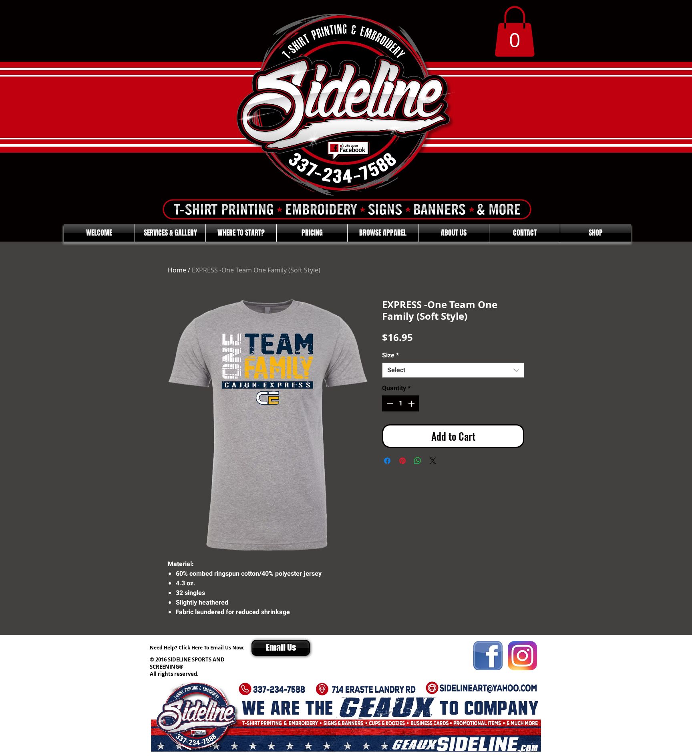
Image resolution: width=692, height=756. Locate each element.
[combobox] (453, 370)
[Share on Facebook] (387, 461)
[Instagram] (522, 655)
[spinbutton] (400, 403)
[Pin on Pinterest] (402, 461)
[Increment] (412, 403)
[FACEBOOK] (488, 655)
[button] (514, 31)
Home (177, 270)
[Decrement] (388, 403)
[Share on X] (433, 461)
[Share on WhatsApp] (417, 461)
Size (390, 355)
